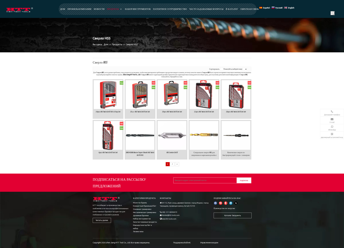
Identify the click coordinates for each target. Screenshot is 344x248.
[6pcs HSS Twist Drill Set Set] (108, 135)
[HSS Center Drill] (172, 135)
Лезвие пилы (138, 231)
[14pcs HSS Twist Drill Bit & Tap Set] (108, 94)
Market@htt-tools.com (171, 215)
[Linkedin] (230, 203)
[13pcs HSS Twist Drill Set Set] (204, 94)
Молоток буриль (140, 203)
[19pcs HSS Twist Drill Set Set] (172, 94)
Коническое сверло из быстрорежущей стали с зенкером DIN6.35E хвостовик (236, 154)
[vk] (220, 203)
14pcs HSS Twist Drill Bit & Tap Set (108, 112)
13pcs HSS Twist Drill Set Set (204, 112)
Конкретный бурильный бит (144, 206)
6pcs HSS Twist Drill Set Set (108, 152)
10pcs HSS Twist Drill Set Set (236, 112)
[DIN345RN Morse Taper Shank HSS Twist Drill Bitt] (140, 135)
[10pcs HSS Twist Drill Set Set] (236, 94)
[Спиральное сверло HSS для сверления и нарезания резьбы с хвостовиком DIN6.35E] (204, 135)
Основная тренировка (142, 209)
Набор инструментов (142, 219)
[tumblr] (225, 203)
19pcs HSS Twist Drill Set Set (172, 112)
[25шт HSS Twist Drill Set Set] (140, 94)
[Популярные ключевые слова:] (333, 13)
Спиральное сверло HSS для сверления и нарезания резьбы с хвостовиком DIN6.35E (204, 154)
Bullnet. (187, 243)
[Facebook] (215, 203)
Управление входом (209, 243)
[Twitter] (236, 203)
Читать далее (102, 220)
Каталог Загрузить (232, 215)
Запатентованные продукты (145, 222)
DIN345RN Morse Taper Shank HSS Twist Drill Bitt (140, 153)
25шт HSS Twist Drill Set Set (140, 112)
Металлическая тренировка (144, 212)
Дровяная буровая (141, 215)
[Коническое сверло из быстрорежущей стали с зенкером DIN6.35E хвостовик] (236, 135)
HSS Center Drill (172, 152)
